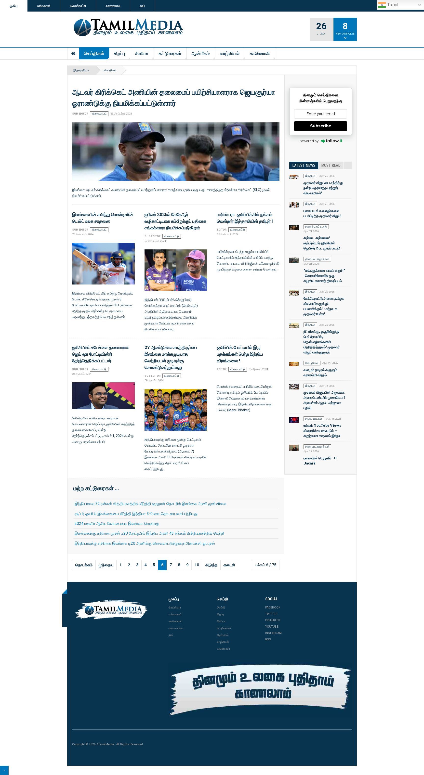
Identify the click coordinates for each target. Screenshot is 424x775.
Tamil (392, 4)
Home (73, 53)
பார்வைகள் (43, 6)
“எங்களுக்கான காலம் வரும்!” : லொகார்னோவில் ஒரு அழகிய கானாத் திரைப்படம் (324, 275)
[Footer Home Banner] (260, 690)
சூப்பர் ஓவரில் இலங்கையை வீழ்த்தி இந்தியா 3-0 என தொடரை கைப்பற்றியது (136, 513)
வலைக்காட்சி (78, 6)
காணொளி (260, 53)
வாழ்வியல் (230, 53)
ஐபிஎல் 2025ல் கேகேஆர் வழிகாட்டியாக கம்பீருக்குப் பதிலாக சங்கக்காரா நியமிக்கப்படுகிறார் (175, 221)
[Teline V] (127, 28)
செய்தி (221, 607)
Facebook (272, 607)
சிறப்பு (119, 53)
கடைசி (229, 565)
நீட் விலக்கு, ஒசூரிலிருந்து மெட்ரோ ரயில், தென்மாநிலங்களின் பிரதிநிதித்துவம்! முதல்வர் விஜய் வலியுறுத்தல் (322, 341)
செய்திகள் (94, 53)
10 (197, 565)
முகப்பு (13, 6)
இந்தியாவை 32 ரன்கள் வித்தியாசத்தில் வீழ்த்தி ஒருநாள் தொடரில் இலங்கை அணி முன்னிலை (150, 503)
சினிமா (142, 53)
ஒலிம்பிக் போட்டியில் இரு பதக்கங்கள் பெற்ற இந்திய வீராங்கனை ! (240, 353)
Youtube (271, 626)
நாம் (142, 6)
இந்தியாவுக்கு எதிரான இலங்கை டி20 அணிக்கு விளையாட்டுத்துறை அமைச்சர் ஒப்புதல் (145, 543)
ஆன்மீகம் (201, 53)
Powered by (308, 141)
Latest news (303, 165)
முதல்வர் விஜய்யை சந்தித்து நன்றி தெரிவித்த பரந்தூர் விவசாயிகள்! (323, 187)
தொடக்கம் (84, 565)
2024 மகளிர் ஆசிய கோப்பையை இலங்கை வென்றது (117, 523)
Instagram (273, 633)
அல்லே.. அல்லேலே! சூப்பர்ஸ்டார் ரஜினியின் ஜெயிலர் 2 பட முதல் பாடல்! (322, 242)
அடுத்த (211, 565)
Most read (331, 165)
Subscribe (320, 126)
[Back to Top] (4, 770)
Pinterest (272, 620)
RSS (268, 639)
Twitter (271, 614)
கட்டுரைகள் (170, 53)
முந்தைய (106, 565)
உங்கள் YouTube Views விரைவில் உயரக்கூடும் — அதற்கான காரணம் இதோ (322, 430)
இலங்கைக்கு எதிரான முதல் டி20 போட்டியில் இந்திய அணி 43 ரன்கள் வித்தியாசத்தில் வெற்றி (149, 533)
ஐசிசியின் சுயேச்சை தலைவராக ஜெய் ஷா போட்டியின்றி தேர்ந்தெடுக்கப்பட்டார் (100, 353)
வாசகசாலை (113, 6)
